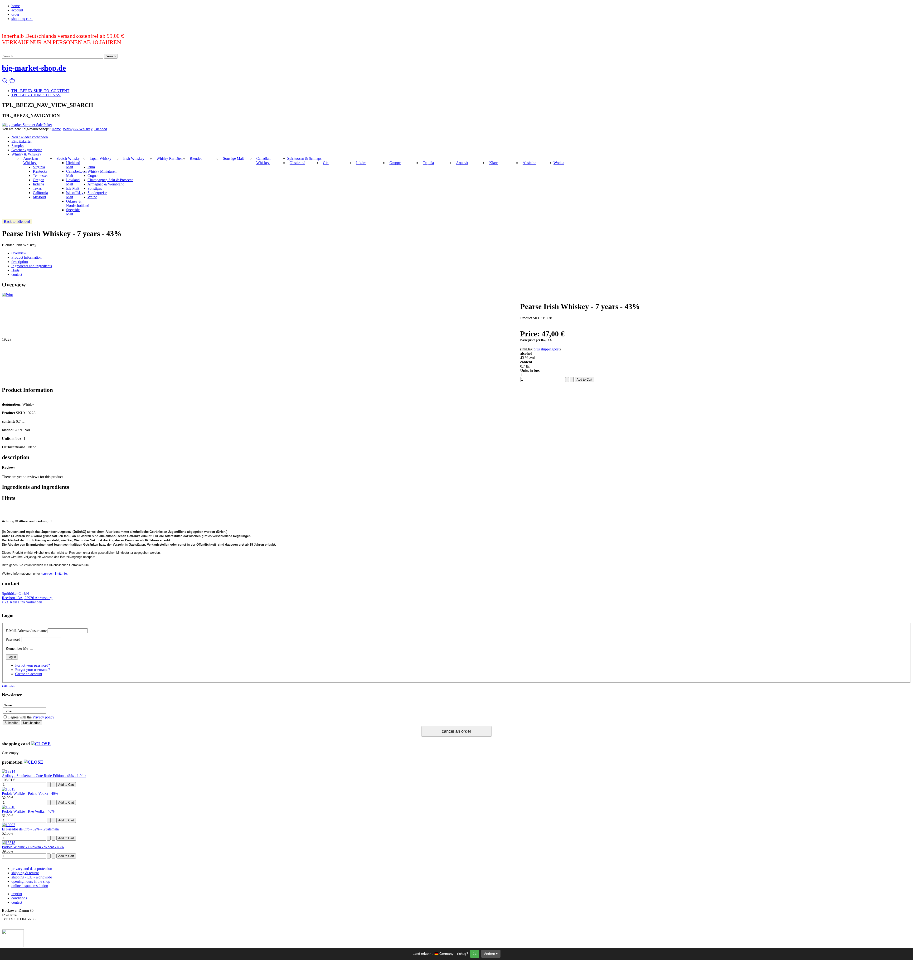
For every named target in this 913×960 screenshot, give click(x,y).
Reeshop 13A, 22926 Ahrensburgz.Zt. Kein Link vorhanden (27, 598)
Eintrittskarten (21, 141)
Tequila (428, 163)
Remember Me (17, 648)
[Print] (7, 295)
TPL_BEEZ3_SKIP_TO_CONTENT (40, 91)
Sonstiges (94, 188)
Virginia (39, 167)
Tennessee (40, 176)
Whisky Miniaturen (102, 171)
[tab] (18, 253)
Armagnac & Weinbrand (105, 184)
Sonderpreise (97, 193)
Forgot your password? (32, 665)
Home (56, 129)
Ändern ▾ (491, 953)
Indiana (38, 184)
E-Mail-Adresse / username (26, 631)
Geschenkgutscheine (26, 150)
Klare (493, 163)
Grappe (395, 163)
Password (13, 639)
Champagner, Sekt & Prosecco (110, 180)
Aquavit (462, 163)
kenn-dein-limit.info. (54, 573)
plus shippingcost (546, 349)
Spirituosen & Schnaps (304, 158)
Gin (326, 163)
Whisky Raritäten (169, 158)
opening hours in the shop (30, 881)
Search (111, 56)
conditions (19, 898)
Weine (92, 197)
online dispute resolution (29, 886)
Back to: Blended (17, 221)
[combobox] (52, 56)
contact (8, 685)
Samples (17, 146)
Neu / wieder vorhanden (29, 137)
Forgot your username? (32, 670)
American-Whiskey (31, 160)
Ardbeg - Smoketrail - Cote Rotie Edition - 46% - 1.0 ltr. (44, 776)
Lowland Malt (73, 182)
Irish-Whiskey (133, 158)
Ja (474, 953)
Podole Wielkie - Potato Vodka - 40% (30, 793)
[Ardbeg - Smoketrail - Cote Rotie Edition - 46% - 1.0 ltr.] (8, 771)
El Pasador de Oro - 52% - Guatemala (30, 829)
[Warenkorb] (12, 83)
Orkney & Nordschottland (77, 203)
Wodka (559, 163)
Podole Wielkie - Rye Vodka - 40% (28, 811)
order (15, 14)
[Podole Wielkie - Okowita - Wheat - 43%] (8, 843)
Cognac (93, 176)
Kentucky (40, 171)
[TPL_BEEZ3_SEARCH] (5, 83)
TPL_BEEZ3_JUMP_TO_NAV (36, 95)
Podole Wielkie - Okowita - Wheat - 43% (33, 847)
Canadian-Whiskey (264, 160)
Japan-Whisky (100, 158)
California (40, 193)
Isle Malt (72, 188)
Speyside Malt (73, 212)
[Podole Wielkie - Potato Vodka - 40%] (8, 789)
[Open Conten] (41, 743)
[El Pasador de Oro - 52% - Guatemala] (8, 825)
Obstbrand (297, 163)
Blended (100, 129)
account (17, 10)
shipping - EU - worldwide (31, 877)
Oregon (38, 180)
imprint (16, 894)
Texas (37, 188)
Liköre (361, 163)
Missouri (39, 197)
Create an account (28, 674)
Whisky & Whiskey (77, 129)
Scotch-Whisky (68, 158)
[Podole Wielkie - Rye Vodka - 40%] (8, 807)
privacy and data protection (31, 869)
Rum (91, 167)
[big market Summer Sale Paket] (27, 125)
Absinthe (529, 163)
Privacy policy (43, 717)
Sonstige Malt (233, 158)
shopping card (22, 19)
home (15, 6)
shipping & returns (25, 873)
